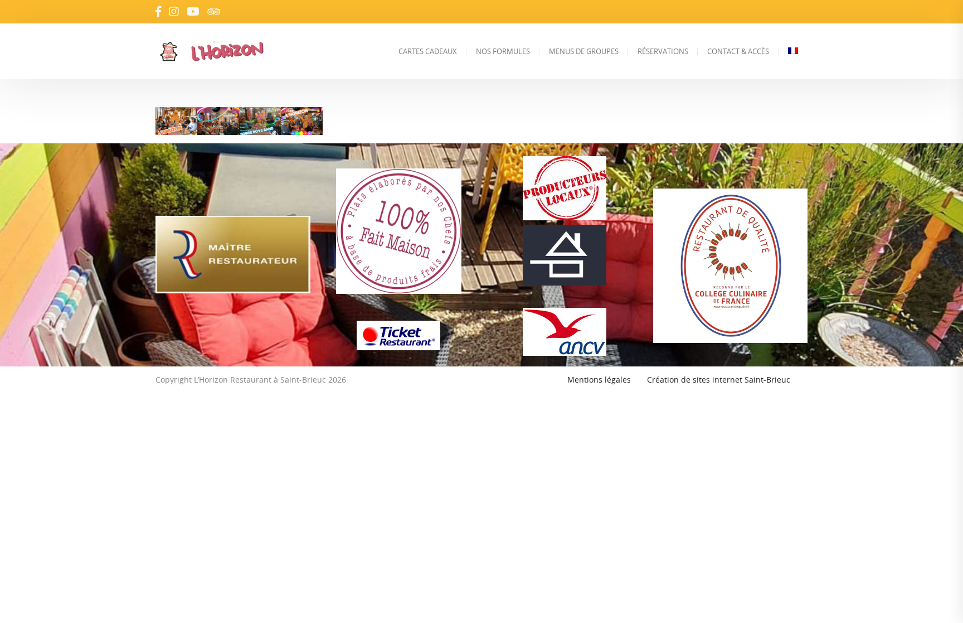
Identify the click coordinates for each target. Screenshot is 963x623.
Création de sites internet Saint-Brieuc (718, 379)
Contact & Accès (738, 51)
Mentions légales (599, 379)
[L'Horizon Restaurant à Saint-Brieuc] (249, 51)
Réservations (663, 51)
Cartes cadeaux (427, 51)
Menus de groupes (584, 51)
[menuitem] (793, 51)
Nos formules (503, 51)
